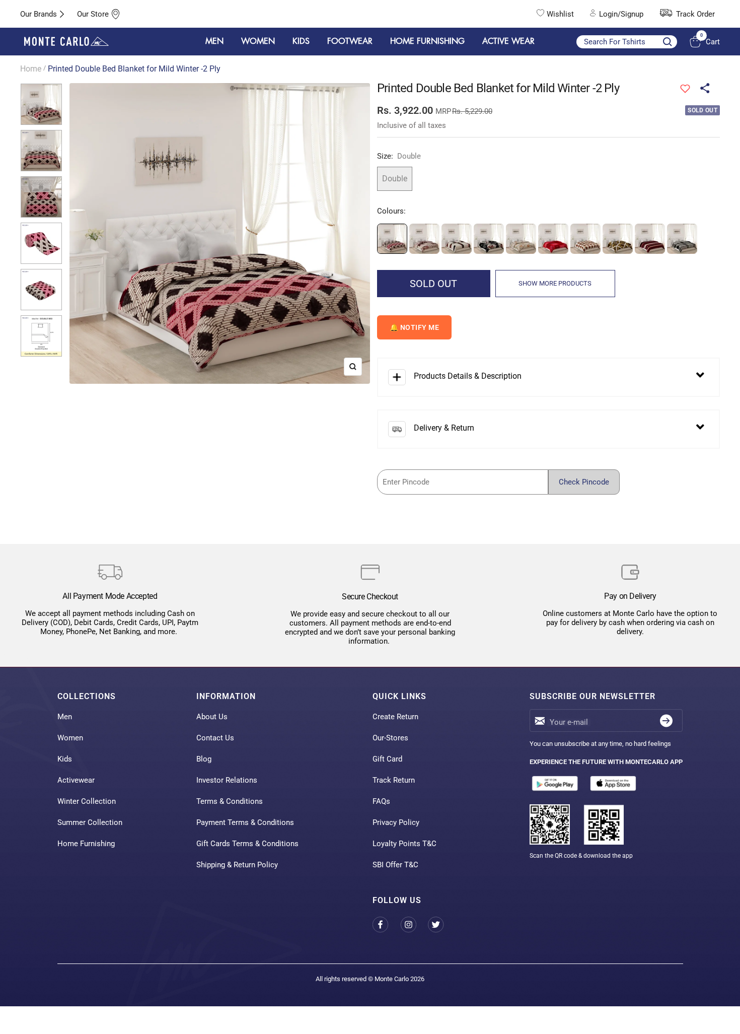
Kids (64, 759)
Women (70, 737)
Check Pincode (584, 482)
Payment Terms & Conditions (245, 822)
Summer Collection (89, 822)
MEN (214, 41)
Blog (203, 759)
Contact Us (215, 737)
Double (394, 178)
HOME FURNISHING (427, 41)
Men (64, 716)
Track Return (394, 780)
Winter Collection (86, 801)
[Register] (666, 720)
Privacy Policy (396, 822)
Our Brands (38, 14)
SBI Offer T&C (395, 864)
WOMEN (258, 41)
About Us (212, 716)
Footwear (350, 41)
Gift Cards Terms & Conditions (247, 843)
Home (30, 69)
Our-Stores (390, 737)
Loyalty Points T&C (404, 843)
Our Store (93, 14)
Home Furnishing (86, 843)
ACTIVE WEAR (508, 41)
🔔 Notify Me (414, 327)
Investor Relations (226, 780)
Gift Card (387, 759)
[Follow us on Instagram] (414, 924)
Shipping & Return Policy (237, 864)
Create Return (395, 716)
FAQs (381, 801)
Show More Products (555, 283)
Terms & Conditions (229, 801)
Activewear (76, 780)
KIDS (301, 41)
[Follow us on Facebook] (386, 924)
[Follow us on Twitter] (442, 924)
